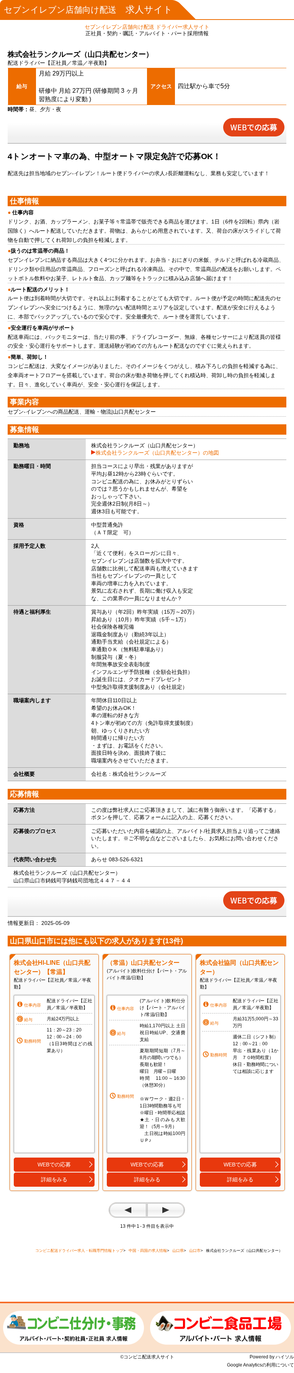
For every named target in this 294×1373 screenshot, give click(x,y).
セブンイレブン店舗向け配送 (88, 9)
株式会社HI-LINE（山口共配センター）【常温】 (52, 967)
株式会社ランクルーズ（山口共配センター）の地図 (157, 453)
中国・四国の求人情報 (148, 1250)
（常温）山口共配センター (143, 962)
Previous (128, 1210)
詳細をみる (54, 1179)
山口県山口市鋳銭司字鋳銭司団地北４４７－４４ (72, 880)
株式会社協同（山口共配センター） (239, 967)
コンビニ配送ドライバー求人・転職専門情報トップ (79, 1250)
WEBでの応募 (54, 1164)
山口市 (195, 1250)
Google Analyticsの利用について (260, 1365)
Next (166, 1210)
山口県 (178, 1250)
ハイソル (285, 1357)
